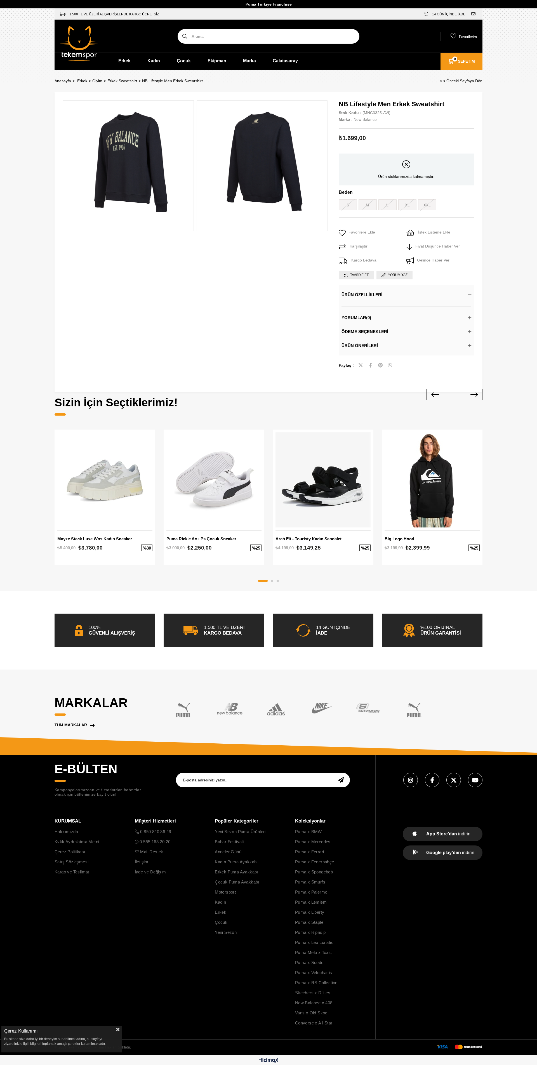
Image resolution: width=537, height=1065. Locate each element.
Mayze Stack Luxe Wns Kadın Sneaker (94, 538)
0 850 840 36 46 (155, 831)
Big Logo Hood (399, 538)
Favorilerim (468, 37)
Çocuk (184, 60)
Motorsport (225, 892)
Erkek (124, 60)
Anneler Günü (228, 851)
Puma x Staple (309, 922)
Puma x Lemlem (311, 902)
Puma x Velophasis (313, 972)
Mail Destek (151, 851)
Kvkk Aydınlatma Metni (77, 841)
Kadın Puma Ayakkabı (236, 861)
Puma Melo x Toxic (313, 952)
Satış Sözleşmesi (71, 861)
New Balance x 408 (314, 1002)
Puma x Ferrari (309, 851)
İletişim (142, 861)
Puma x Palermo (311, 892)
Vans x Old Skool (311, 1012)
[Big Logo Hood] (432, 479)
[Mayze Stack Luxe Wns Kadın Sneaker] (104, 479)
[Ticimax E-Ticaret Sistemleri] (269, 1061)
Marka (249, 60)
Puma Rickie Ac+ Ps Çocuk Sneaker (201, 538)
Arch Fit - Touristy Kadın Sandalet (308, 538)
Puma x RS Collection (316, 982)
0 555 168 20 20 (154, 841)
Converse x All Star (314, 1023)
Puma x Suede (309, 962)
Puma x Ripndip (310, 932)
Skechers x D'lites (312, 992)
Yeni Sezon (226, 932)
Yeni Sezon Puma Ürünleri (240, 831)
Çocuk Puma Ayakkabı (237, 882)
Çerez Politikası (70, 851)
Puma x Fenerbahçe (314, 861)
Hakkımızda (66, 831)
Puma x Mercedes (313, 841)
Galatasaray (285, 60)
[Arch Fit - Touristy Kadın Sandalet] (323, 479)
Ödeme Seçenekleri (364, 331)
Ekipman (217, 60)
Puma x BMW (308, 831)
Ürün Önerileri (359, 345)
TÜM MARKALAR (71, 725)
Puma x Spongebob (314, 872)
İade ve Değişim (150, 872)
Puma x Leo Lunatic (314, 942)
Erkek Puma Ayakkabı (236, 872)
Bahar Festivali (229, 841)
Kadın (153, 60)
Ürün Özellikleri (361, 294)
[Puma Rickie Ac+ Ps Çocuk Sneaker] (214, 479)
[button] (263, 581)
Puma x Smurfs (310, 882)
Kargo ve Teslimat (72, 872)
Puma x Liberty (309, 912)
